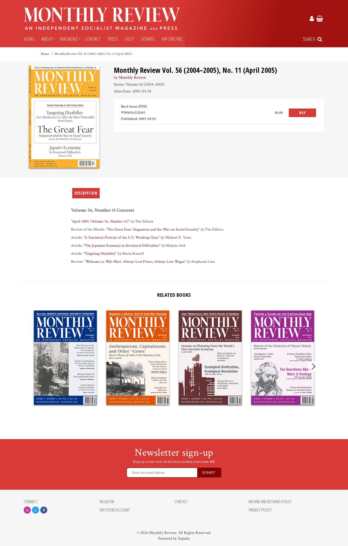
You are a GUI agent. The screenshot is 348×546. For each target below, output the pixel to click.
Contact (92, 38)
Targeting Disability (100, 253)
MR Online (172, 38)
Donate (148, 38)
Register (107, 501)
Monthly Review (132, 77)
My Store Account (115, 510)
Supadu (184, 538)
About (47, 38)
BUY (302, 112)
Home (29, 38)
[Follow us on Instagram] (27, 510)
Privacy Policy (260, 510)
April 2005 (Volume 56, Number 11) (100, 221)
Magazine (69, 38)
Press (112, 38)
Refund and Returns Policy (270, 501)
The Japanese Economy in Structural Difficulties (122, 245)
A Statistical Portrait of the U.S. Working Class (121, 237)
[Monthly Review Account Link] (311, 19)
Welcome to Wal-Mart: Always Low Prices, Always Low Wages (135, 261)
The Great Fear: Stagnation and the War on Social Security (152, 229)
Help (129, 38)
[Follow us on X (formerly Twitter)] (35, 510)
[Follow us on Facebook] (43, 510)
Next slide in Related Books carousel (313, 366)
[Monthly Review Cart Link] (319, 19)
